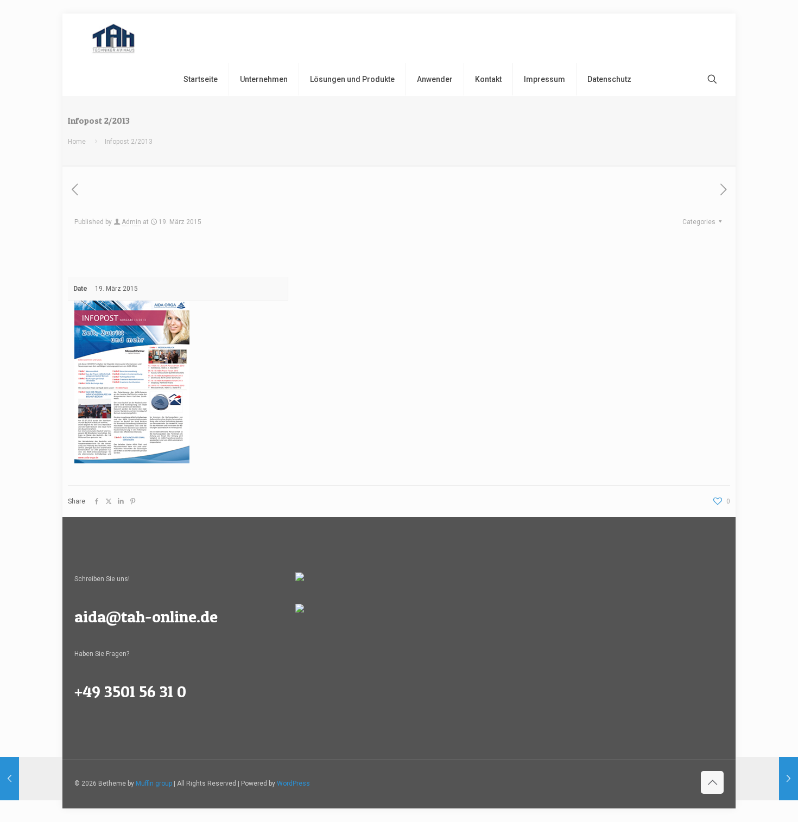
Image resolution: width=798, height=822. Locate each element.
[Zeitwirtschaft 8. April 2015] (767, 778)
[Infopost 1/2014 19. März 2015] (31, 778)
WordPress (293, 783)
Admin (131, 222)
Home (77, 141)
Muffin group (154, 783)
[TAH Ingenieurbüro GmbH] (113, 38)
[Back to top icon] (712, 782)
